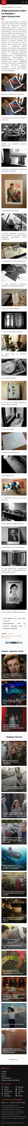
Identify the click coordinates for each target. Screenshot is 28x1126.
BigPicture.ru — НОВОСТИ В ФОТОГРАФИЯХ (13, 1102)
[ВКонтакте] (6, 643)
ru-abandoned (19, 94)
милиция (19, 636)
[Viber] (17, 643)
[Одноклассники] (8, 643)
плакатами (4, 119)
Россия (18, 7)
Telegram (6, 621)
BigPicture (11, 7)
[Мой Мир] (11, 643)
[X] (13, 643)
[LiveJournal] (15, 643)
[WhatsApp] (19, 643)
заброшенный (9, 636)
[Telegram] (22, 643)
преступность (5, 638)
